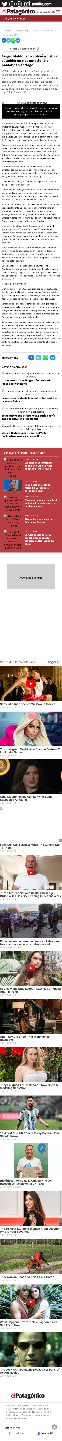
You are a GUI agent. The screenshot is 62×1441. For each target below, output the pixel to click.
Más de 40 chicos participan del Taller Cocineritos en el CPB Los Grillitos (25, 434)
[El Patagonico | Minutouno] (27, 5)
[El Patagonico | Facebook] (12, 5)
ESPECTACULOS (31, 481)
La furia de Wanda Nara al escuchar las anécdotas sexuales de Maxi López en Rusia (39, 539)
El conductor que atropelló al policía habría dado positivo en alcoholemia (28, 417)
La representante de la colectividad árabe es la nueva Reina (29, 399)
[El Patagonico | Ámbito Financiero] (42, 5)
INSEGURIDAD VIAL (32, 459)
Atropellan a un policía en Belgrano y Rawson (39, 521)
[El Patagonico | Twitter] (4, 5)
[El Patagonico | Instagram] (19, 5)
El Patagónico (8, 30)
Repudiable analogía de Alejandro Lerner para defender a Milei (37, 487)
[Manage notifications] (54, 1426)
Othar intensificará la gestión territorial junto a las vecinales (27, 382)
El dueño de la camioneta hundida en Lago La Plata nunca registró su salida (38, 465)
